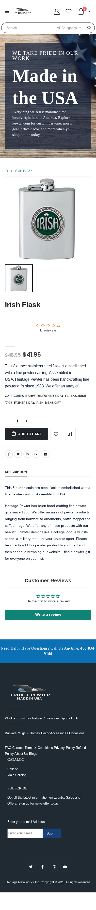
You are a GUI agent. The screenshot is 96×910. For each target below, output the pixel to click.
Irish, (40, 402)
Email (45, 454)
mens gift (53, 402)
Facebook (9, 454)
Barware (33, 396)
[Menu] (7, 11)
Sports (65, 718)
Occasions (77, 733)
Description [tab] (16, 472)
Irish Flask (23, 305)
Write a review (48, 614)
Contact (17, 748)
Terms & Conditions (39, 748)
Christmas (23, 718)
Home (7, 170)
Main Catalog (16, 775)
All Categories (67, 28)
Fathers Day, (25, 402)
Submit (52, 833)
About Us (21, 754)
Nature (36, 718)
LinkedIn (27, 454)
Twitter (18, 454)
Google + (36, 454)
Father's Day (53, 396)
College (12, 769)
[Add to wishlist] (56, 434)
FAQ (8, 748)
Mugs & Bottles (29, 733)
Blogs (33, 754)
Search (89, 28)
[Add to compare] (70, 434)
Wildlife (10, 718)
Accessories (59, 733)
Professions (51, 718)
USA (74, 718)
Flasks (71, 396)
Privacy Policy (64, 748)
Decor (45, 733)
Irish (82, 396)
